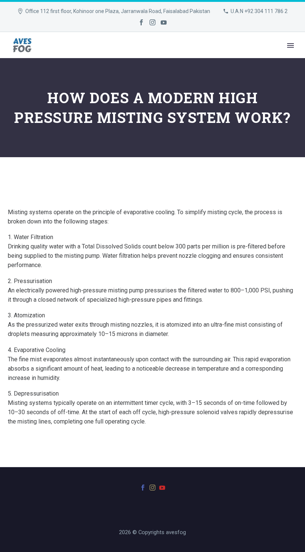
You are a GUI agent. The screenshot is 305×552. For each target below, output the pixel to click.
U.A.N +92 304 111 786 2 (259, 11)
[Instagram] (152, 22)
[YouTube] (163, 22)
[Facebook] (141, 22)
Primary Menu (290, 45)
